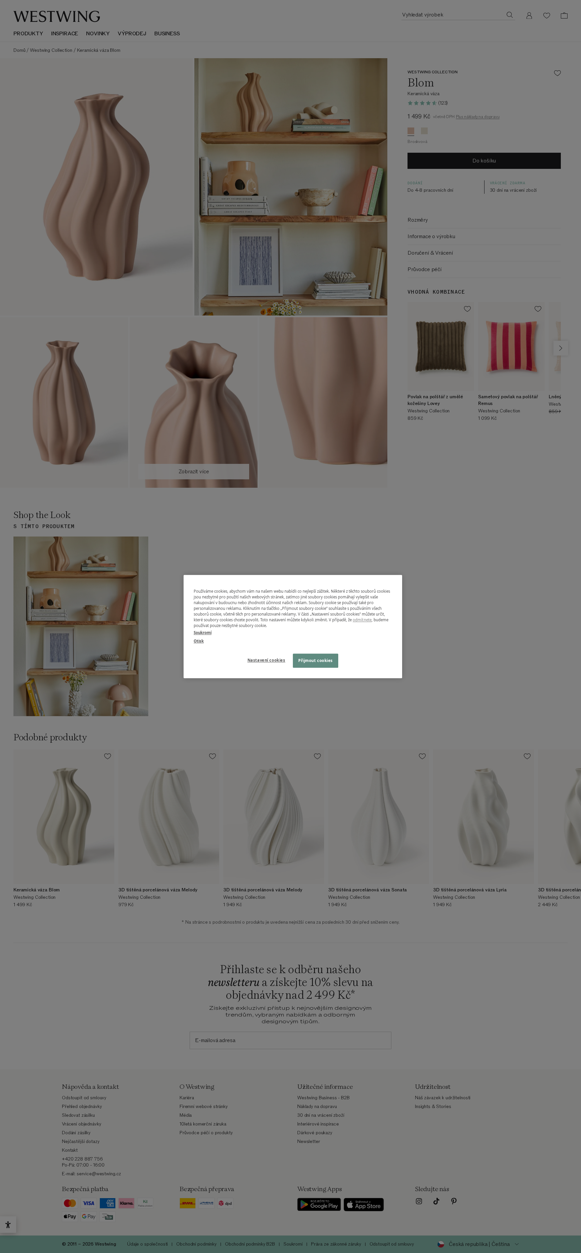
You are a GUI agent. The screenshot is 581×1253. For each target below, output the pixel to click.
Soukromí (202, 632)
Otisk (199, 640)
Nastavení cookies (266, 660)
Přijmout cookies (315, 660)
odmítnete (362, 619)
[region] (293, 626)
